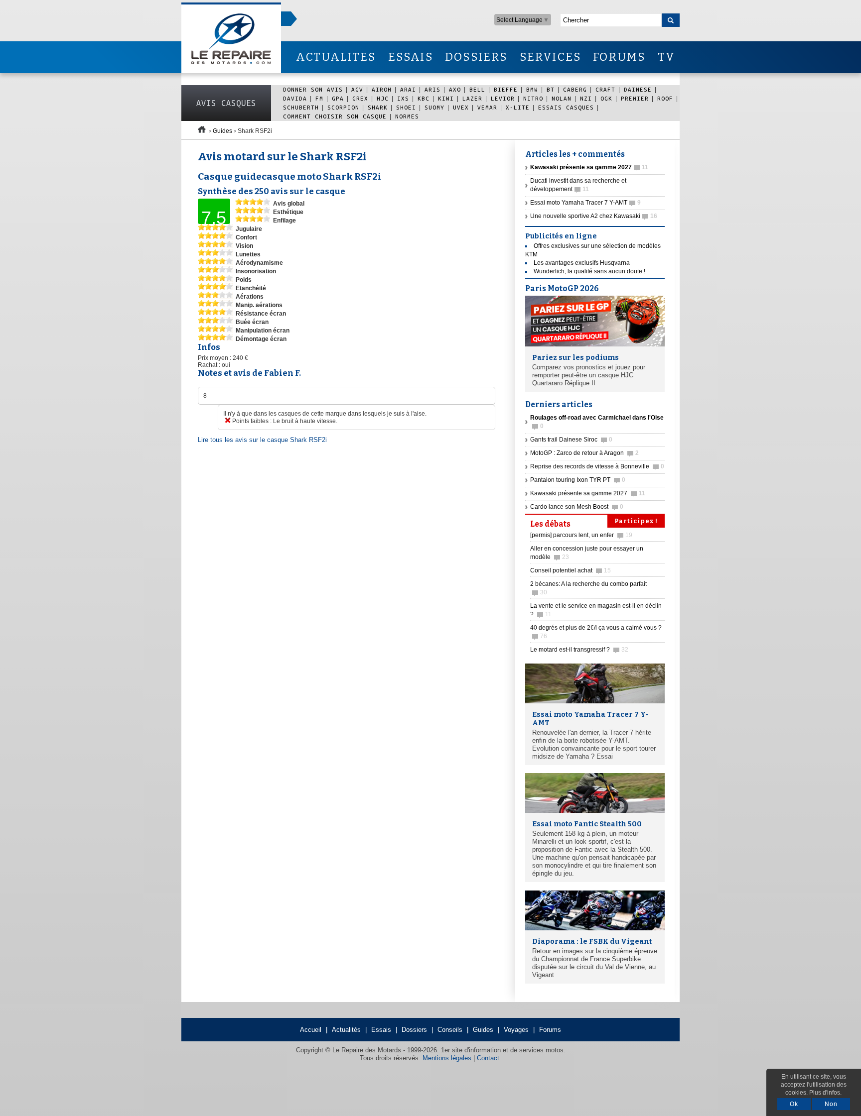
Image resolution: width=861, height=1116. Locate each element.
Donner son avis (313, 89)
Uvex (461, 107)
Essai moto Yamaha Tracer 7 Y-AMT (585, 202)
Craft (605, 89)
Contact (488, 1058)
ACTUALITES (336, 57)
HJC (383, 98)
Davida (295, 98)
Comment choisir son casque (335, 116)
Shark (378, 107)
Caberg (575, 89)
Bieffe (506, 89)
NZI (586, 98)
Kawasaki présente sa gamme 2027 (587, 493)
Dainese (638, 89)
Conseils (449, 1029)
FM (319, 98)
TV (666, 57)
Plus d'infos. (825, 1092)
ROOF (665, 98)
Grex (360, 98)
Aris (432, 89)
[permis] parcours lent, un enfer (581, 535)
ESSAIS (410, 57)
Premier (635, 98)
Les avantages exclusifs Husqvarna (582, 262)
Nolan (562, 98)
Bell (477, 89)
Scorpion (343, 107)
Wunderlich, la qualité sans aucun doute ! (589, 271)
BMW (532, 89)
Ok (794, 1104)
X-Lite (518, 107)
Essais (381, 1029)
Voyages (516, 1029)
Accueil (310, 1029)
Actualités (346, 1029)
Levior (503, 98)
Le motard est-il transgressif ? (579, 649)
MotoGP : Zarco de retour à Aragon (584, 452)
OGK (606, 98)
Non (831, 1104)
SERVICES (550, 57)
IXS (403, 98)
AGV (357, 89)
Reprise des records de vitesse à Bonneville (597, 466)
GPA (338, 98)
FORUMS (619, 57)
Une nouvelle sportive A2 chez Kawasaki (593, 216)
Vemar (487, 107)
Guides (222, 130)
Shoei (406, 107)
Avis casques (226, 103)
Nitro (533, 98)
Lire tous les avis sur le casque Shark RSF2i (262, 440)
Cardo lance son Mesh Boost (576, 506)
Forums (550, 1029)
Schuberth (301, 107)
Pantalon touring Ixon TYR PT (577, 479)
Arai (408, 89)
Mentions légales (447, 1058)
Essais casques (566, 107)
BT (551, 89)
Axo (455, 89)
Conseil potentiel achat (570, 570)
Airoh (382, 89)
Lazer (472, 98)
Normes (407, 116)
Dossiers (414, 1029)
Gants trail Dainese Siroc (571, 439)
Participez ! (636, 521)
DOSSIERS (476, 57)
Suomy (434, 107)
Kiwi (446, 98)
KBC (424, 98)
